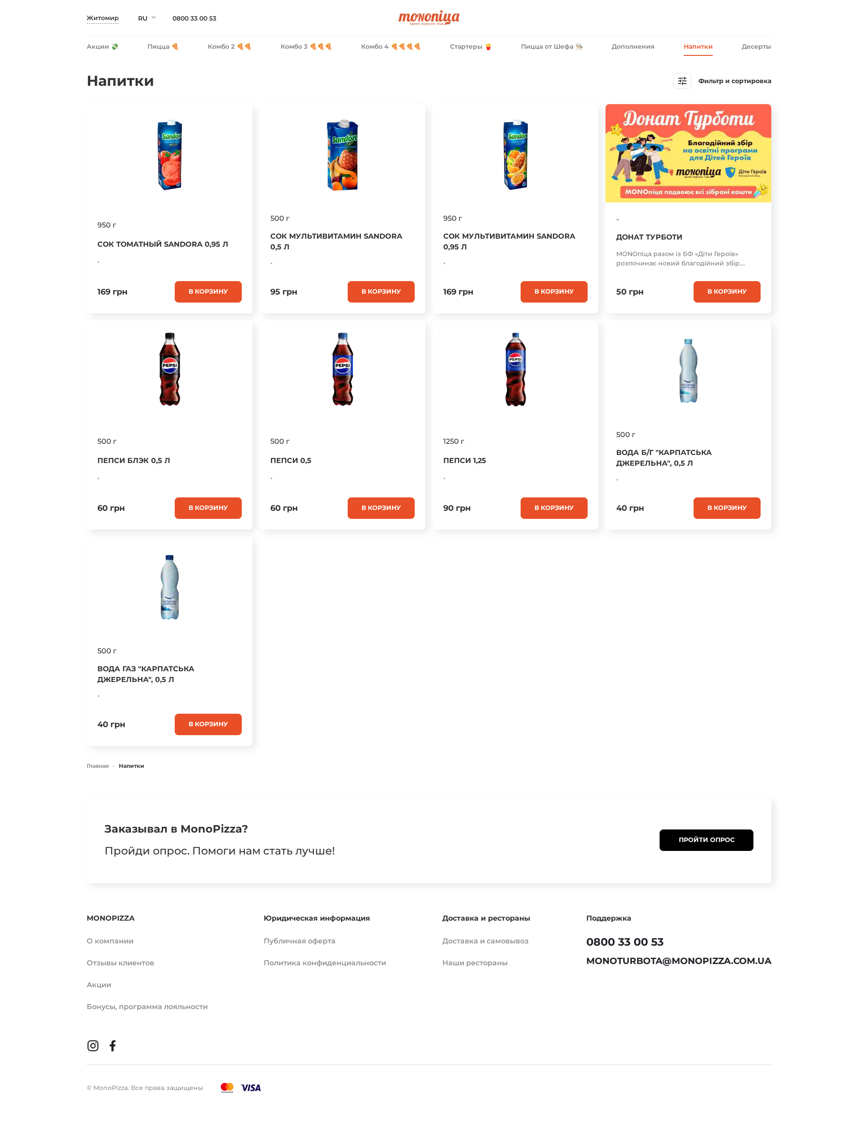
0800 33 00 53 (194, 18)
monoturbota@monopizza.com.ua (678, 960)
